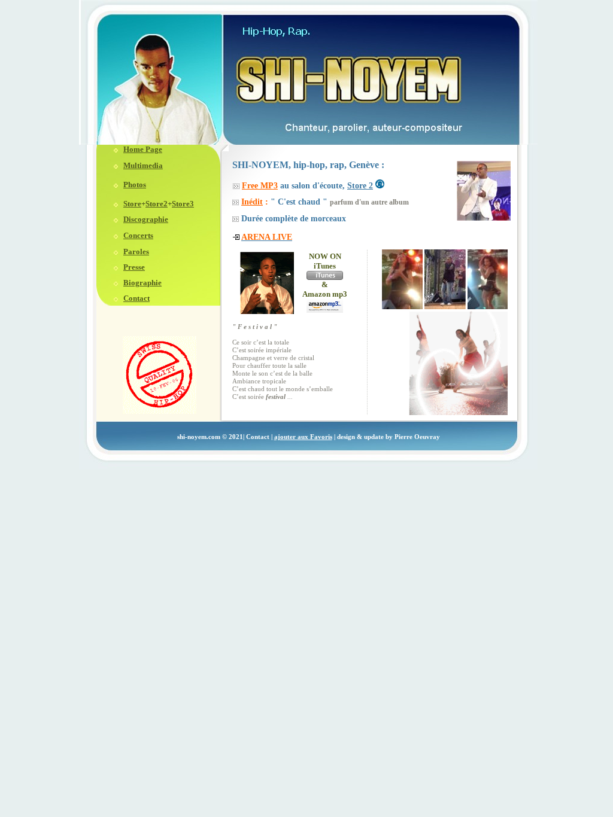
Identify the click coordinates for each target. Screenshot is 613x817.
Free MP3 (260, 185)
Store (132, 203)
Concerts (138, 235)
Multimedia (143, 165)
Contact (136, 298)
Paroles (136, 251)
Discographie (145, 219)
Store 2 (360, 185)
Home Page (142, 149)
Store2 (156, 203)
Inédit (252, 201)
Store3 (183, 203)
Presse (134, 267)
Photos (134, 184)
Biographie (142, 282)
